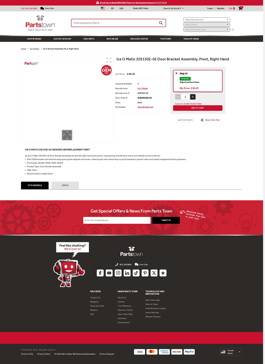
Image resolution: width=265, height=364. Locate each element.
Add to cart (197, 108)
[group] (67, 93)
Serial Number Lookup (155, 308)
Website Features (153, 317)
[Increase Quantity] (193, 97)
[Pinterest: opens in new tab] (145, 273)
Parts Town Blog (125, 314)
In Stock (185, 78)
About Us (122, 297)
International (124, 322)
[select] (230, 352)
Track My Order (191, 39)
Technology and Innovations (154, 292)
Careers (121, 302)
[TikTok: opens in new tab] (136, 273)
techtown (122, 318)
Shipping (94, 302)
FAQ (92, 314)
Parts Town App (152, 300)
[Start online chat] (71, 264)
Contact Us (95, 297)
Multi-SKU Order (140, 8)
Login (210, 8)
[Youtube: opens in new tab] (109, 273)
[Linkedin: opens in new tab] (127, 273)
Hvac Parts (88, 39)
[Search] (233, 30)
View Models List (145, 107)
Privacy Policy (43, 354)
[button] (109, 60)
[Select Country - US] (102, 8)
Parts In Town (151, 304)
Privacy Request (107, 354)
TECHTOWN (165, 39)
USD (121, 8)
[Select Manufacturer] (206, 19)
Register (220, 8)
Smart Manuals (152, 312)
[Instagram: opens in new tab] (118, 273)
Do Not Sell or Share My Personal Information (74, 354)
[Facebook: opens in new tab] (100, 273)
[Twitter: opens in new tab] (154, 273)
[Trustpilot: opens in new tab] (163, 273)
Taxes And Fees (97, 306)
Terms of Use (27, 354)
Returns (93, 310)
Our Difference (124, 306)
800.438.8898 (31, 8)
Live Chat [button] (143, 264)
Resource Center (139, 39)
